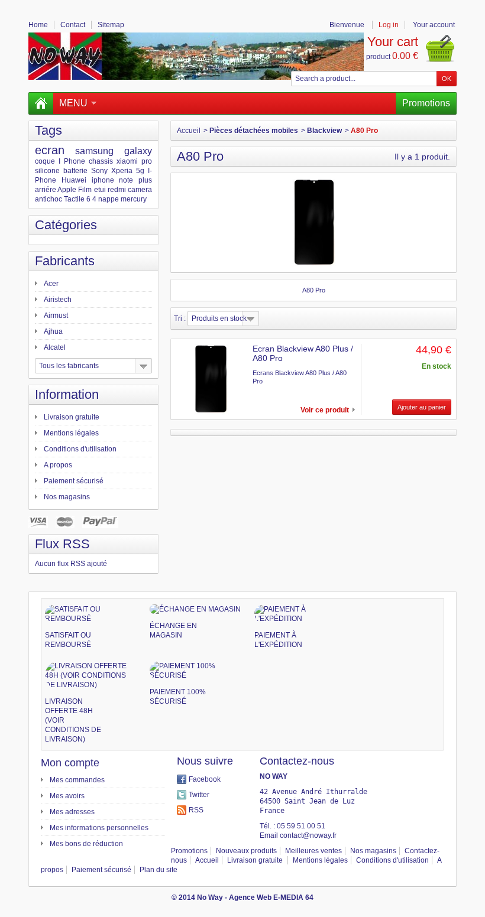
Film (85, 190)
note (126, 180)
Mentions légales (71, 433)
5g (140, 171)
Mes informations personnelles (99, 828)
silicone (47, 171)
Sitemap (111, 25)
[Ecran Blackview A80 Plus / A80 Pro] (211, 379)
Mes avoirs (67, 796)
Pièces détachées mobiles (253, 130)
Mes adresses (72, 812)
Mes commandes (77, 780)
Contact (72, 25)
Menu (73, 103)
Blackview (324, 130)
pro (146, 161)
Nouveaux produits (246, 851)
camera (140, 190)
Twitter (199, 795)
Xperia (121, 171)
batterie (75, 171)
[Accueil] (41, 103)
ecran (49, 150)
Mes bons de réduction (86, 844)
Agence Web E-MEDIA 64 (271, 897)
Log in (389, 25)
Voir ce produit (324, 410)
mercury (134, 199)
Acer (51, 283)
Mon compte (70, 763)
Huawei (74, 180)
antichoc (48, 199)
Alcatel (55, 347)
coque (45, 161)
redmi (117, 190)
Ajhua (53, 331)
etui (100, 190)
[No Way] (196, 56)
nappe (108, 199)
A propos (58, 465)
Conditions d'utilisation (80, 449)
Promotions (426, 103)
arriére (45, 190)
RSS (196, 810)
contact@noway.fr (308, 835)
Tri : (180, 318)
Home (38, 25)
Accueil (189, 130)
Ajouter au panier (421, 407)
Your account (434, 25)
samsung (94, 151)
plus (145, 180)
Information (67, 394)
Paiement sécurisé (74, 481)
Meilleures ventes (313, 851)
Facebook (205, 779)
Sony (99, 171)
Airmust (56, 315)
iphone (103, 180)
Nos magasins (67, 497)
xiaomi (127, 161)
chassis (101, 161)
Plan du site (158, 870)
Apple (66, 190)
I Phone (72, 161)
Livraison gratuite (71, 417)
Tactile (74, 199)
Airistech (58, 299)
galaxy (138, 151)
